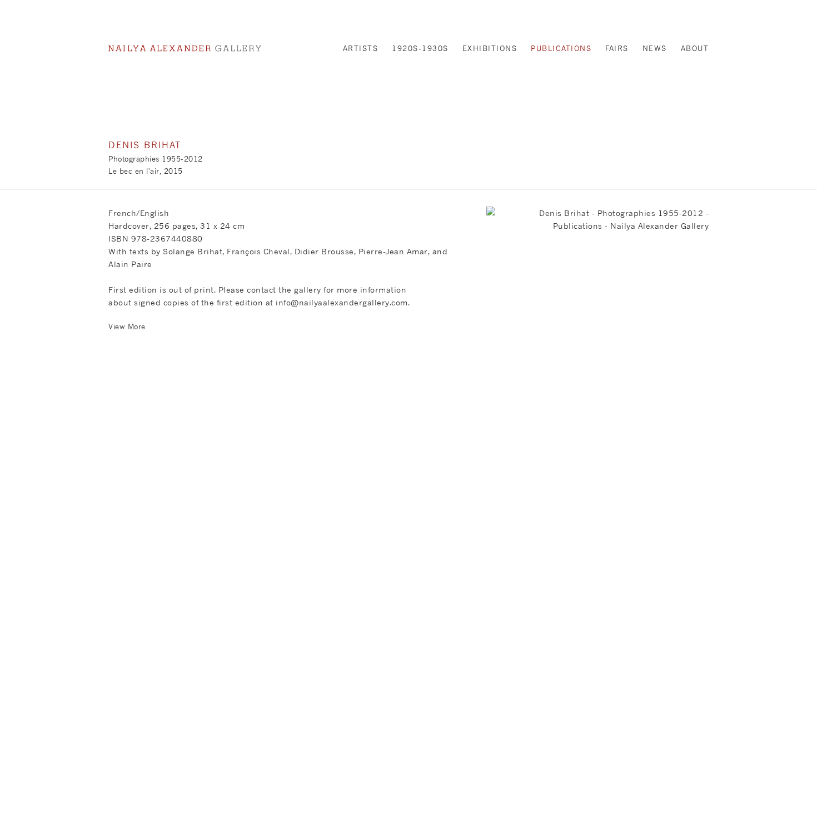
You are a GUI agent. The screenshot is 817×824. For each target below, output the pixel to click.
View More (127, 326)
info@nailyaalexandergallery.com (342, 302)
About (695, 48)
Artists (360, 48)
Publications (561, 48)
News (654, 48)
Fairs (617, 48)
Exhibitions (489, 48)
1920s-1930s (420, 48)
